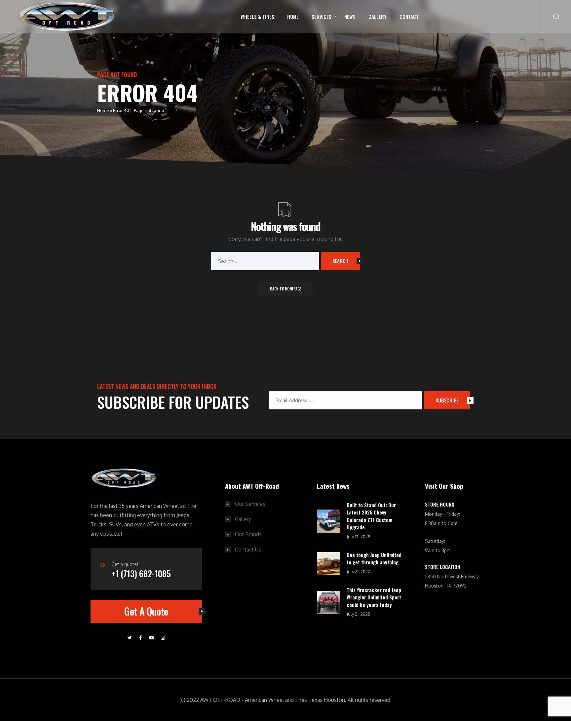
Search (340, 260)
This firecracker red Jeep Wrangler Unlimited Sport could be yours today (374, 597)
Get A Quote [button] (146, 611)
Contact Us (248, 549)
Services (321, 16)
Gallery (377, 16)
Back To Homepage (285, 288)
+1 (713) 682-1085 (141, 573)
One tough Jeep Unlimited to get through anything (374, 558)
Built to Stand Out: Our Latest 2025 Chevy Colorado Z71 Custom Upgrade (371, 516)
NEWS (350, 16)
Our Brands (248, 534)
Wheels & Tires (257, 16)
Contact (409, 16)
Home (293, 16)
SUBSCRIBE (447, 400)
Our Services (250, 504)
